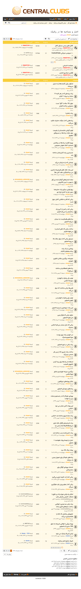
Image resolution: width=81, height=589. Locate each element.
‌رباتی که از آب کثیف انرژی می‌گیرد (62, 477)
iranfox (28, 53)
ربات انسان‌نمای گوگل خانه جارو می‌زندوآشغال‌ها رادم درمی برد (63, 424)
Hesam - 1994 (26, 533)
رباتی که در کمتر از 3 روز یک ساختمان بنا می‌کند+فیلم (64, 210)
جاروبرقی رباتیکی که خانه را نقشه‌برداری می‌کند (64, 515)
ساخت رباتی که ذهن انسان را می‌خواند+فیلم (64, 230)
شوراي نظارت (63, 35)
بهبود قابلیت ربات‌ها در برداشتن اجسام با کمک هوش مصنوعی (63, 144)
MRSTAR (27, 524)
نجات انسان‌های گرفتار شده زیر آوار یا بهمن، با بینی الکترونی (62, 181)
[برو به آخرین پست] (22, 45)
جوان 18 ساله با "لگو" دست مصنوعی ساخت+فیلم (64, 104)
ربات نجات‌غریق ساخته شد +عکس (62, 416)
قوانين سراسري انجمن (66, 73)
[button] (4, 39)
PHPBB (44, 578)
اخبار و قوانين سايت (57, 50)
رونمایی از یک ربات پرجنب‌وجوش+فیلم (67, 250)
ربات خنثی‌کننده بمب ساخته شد (63, 433)
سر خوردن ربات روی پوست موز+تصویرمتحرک (65, 336)
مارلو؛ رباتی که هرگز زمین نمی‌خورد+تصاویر (65, 316)
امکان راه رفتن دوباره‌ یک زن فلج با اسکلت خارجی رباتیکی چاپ (62, 495)
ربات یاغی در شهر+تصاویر (65, 344)
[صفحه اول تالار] (40, 10)
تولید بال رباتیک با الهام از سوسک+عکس (65, 279)
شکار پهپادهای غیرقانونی (65, 381)
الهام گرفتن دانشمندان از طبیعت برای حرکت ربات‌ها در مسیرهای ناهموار (63, 133)
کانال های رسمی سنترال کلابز (64, 45)
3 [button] (6, 39)
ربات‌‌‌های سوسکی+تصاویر (65, 389)
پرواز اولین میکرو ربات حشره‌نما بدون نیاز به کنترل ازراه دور (63, 190)
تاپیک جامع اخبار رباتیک (65, 541)
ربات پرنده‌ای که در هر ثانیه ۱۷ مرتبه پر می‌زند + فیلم (63, 94)
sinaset (69, 35)
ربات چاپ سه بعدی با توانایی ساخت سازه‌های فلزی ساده (64, 505)
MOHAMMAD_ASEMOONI (22, 179)
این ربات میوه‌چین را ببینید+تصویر (62, 308)
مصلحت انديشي (68, 65)
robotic (68, 536)
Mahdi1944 (66, 48)
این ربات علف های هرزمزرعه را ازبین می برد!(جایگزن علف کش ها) (62, 171)
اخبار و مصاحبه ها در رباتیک (64, 32)
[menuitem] (66, 19)
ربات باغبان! (69, 113)
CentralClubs (38, 578)
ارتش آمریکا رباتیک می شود (64, 533)
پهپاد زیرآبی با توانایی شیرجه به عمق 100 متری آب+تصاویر (62, 525)
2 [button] (8, 39)
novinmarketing (65, 499)
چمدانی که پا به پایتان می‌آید (64, 162)
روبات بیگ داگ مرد (67, 450)
